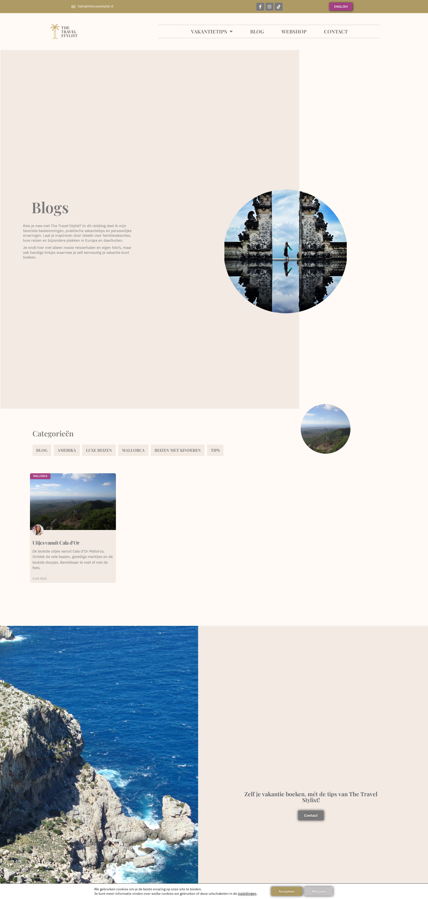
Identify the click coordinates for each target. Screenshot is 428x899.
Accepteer (287, 891)
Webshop (294, 31)
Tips (215, 450)
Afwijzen (318, 891)
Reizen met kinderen (178, 450)
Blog (257, 31)
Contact (336, 31)
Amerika (66, 450)
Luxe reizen (99, 450)
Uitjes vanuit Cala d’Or (55, 542)
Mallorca (133, 450)
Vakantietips (209, 31)
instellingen (247, 893)
